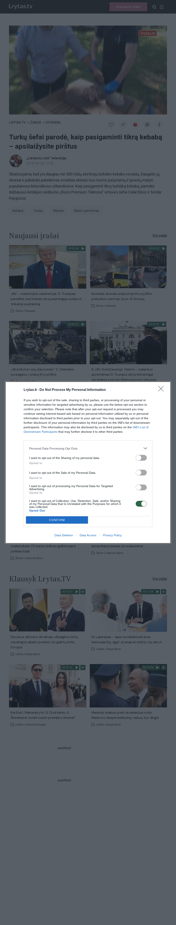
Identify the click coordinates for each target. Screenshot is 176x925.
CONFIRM (57, 520)
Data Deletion (64, 535)
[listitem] (88, 448)
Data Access (88, 535)
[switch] (141, 458)
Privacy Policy (112, 535)
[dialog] (88, 462)
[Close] (162, 390)
